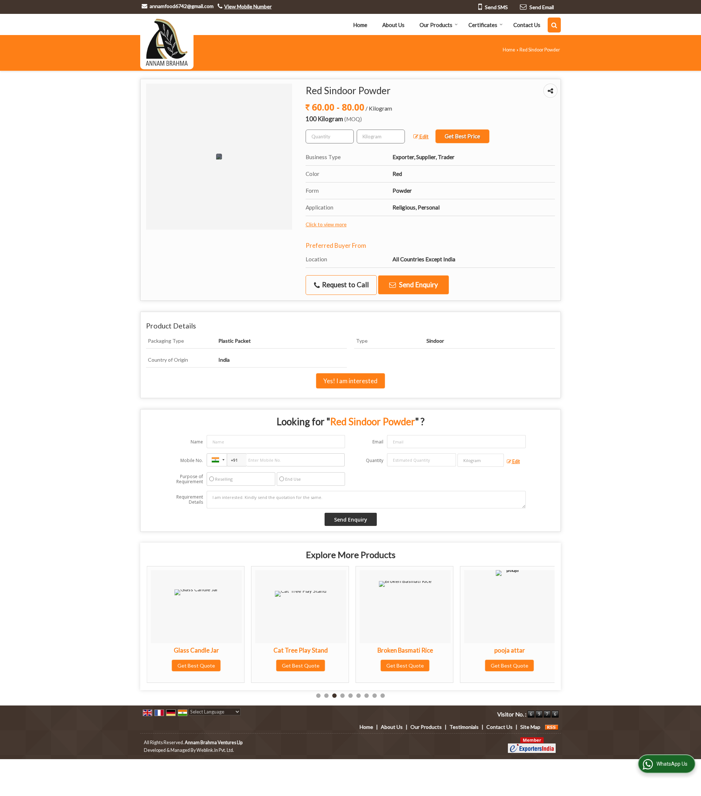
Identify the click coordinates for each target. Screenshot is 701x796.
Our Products (436, 25)
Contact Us (526, 25)
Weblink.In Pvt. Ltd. (215, 750)
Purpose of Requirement (189, 479)
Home (360, 25)
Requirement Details (189, 500)
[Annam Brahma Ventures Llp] (167, 42)
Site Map (530, 727)
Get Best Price (462, 136)
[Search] (554, 25)
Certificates (482, 25)
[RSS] (551, 727)
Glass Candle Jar (196, 650)
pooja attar (509, 650)
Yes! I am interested (350, 381)
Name (197, 442)
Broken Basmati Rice (405, 650)
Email (377, 442)
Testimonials (464, 727)
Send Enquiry (418, 285)
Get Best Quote (196, 665)
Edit (423, 136)
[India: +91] (217, 459)
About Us (393, 25)
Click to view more (326, 224)
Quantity (374, 460)
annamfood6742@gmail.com (182, 6)
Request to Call (345, 285)
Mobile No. (191, 460)
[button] (248, 6)
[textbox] (381, 136)
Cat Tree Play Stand (300, 650)
